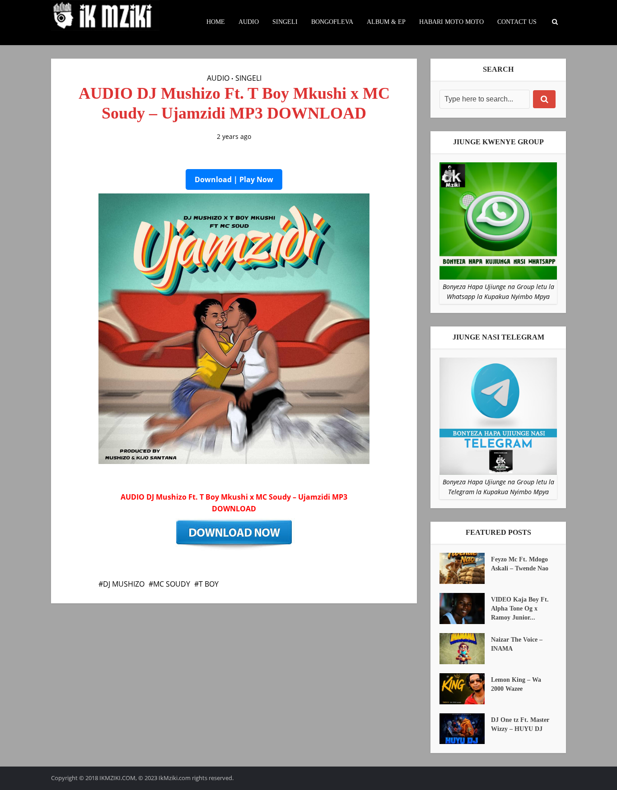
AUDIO (248, 21)
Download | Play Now (234, 179)
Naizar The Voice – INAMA (516, 644)
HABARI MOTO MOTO (451, 21)
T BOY (209, 584)
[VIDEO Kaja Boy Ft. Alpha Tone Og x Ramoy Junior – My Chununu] (465, 608)
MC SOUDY (171, 584)
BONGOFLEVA (332, 21)
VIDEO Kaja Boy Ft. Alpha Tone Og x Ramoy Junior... (520, 608)
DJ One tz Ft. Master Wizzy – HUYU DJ (520, 724)
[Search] (544, 99)
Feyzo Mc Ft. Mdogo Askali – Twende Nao (519, 564)
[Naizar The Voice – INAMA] (465, 648)
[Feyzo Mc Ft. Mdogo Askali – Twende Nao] (465, 568)
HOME (215, 21)
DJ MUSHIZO (124, 584)
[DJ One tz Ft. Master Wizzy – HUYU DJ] (465, 728)
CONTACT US (517, 21)
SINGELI (285, 21)
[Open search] (554, 22)
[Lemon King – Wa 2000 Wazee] (465, 688)
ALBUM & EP (386, 21)
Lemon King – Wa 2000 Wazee (516, 684)
